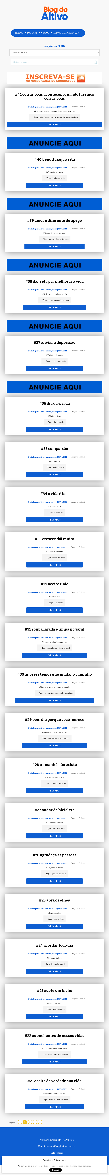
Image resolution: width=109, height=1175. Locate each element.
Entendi (55, 1170)
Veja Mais (54, 124)
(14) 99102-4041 (66, 1139)
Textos (19, 32)
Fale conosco (57, 1152)
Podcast (32, 32)
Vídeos (45, 32)
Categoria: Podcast (78, 106)
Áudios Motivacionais (66, 32)
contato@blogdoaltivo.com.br (60, 1146)
